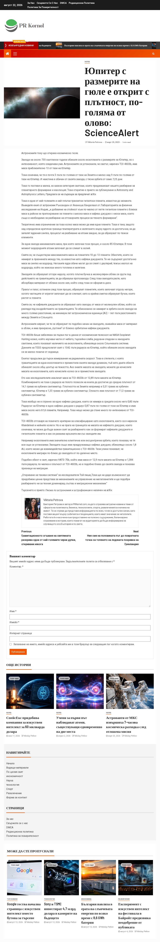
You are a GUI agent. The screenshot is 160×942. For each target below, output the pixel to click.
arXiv (109, 490)
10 (91, 254)
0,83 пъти (133, 401)
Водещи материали (17, 767)
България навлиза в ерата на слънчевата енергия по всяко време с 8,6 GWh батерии (86, 45)
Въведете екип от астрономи (38, 205)
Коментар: (16, 566)
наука (87, 62)
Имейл (14, 622)
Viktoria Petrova (95, 142)
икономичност (14, 776)
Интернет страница (21, 633)
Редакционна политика (82, 3)
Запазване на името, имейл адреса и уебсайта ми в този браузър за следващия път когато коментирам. (73, 644)
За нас (31, 3)
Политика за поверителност (43, 7)
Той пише (85, 475)
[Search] (153, 54)
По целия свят (14, 771)
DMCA (63, 3)
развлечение (124, 899)
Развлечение (14, 793)
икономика (86, 899)
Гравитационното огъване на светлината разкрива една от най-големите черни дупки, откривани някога (48, 538)
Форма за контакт (16, 797)
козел (33, 339)
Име (13, 611)
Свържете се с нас (47, 3)
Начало (10, 763)
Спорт (9, 789)
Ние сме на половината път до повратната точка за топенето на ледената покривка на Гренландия (112, 538)
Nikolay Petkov (30, 736)
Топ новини (12, 899)
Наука (9, 780)
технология (12, 784)
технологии (49, 899)
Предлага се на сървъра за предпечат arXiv (71, 194)
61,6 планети (48, 410)
